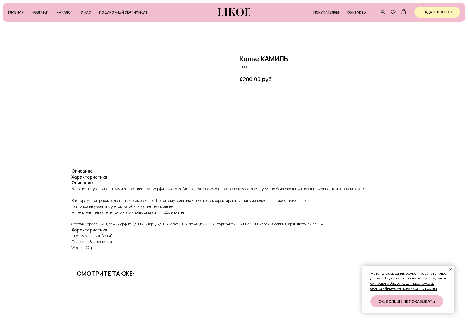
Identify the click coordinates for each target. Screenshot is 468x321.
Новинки (40, 12)
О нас (85, 12)
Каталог (64, 12)
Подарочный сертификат (123, 12)
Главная (16, 12)
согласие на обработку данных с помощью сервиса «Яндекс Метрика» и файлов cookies (403, 286)
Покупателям (326, 12)
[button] (382, 11)
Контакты (356, 12)
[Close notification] (450, 269)
